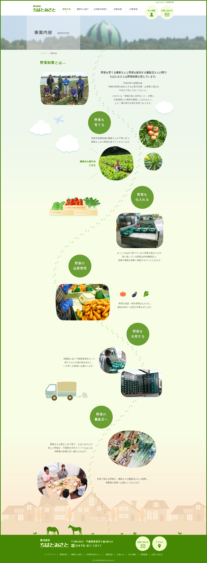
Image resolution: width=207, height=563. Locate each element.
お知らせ (120, 554)
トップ (42, 53)
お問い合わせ (157, 554)
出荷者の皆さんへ (93, 554)
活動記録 (109, 554)
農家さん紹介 (76, 554)
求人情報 (132, 554)
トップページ (49, 554)
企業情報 (143, 554)
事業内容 (63, 554)
